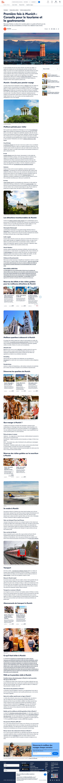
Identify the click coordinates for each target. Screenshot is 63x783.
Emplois (46, 766)
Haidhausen (22, 704)
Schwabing (6, 360)
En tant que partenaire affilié (54, 771)
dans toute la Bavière (33, 538)
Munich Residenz (8, 252)
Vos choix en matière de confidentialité (36, 769)
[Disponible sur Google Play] (25, 765)
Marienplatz (6, 231)
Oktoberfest (6, 170)
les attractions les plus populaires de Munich (23, 164)
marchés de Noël (29, 184)
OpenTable (15, 735)
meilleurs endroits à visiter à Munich (17, 220)
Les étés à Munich (7, 155)
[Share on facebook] (52, 29)
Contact (31, 764)
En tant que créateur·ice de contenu (55, 768)
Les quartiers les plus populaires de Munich (19, 342)
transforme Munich (27, 174)
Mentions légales (32, 766)
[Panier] (52, 1)
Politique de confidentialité (33, 758)
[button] (9, 297)
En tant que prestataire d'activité (54, 765)
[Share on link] (58, 29)
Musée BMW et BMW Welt (10, 268)
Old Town (20, 349)
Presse (46, 769)
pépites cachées (7, 575)
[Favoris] (48, 1)
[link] (9, 297)
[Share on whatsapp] (56, 29)
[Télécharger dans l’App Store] (25, 769)
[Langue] (56, 1)
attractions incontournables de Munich (18, 713)
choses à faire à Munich (26, 76)
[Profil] (60, 1)
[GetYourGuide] (3, 2)
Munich (26, 85)
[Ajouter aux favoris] (13, 288)
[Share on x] (50, 29)
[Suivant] (40, 297)
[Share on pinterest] (54, 29)
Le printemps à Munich (8, 144)
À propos (46, 764)
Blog (46, 767)
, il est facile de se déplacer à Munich (19, 570)
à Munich (34, 428)
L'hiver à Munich (7, 182)
